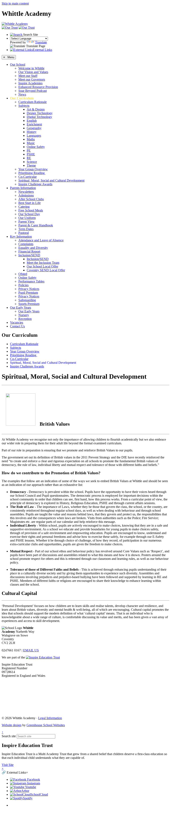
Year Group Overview (33, 169)
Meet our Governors (31, 79)
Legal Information (50, 718)
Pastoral (23, 233)
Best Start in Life (29, 203)
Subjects (23, 105)
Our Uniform (27, 218)
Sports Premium (28, 304)
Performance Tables (31, 281)
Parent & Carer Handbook (35, 225)
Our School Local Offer (42, 266)
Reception (25, 319)
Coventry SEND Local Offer (46, 270)
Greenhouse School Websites (45, 725)
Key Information (21, 236)
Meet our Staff (27, 75)
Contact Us (17, 326)
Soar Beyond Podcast (32, 90)
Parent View (26, 221)
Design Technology (40, 113)
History (31, 132)
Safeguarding (27, 300)
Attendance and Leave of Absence (41, 240)
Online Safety (36, 147)
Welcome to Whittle (31, 68)
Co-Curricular (27, 176)
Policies (23, 285)
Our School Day (29, 214)
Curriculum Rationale (32, 102)
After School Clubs (31, 199)
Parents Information (23, 188)
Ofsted (22, 274)
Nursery (23, 315)
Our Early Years (20, 307)
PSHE (31, 154)
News (22, 94)
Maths (31, 139)
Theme (31, 165)
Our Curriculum (22, 98)
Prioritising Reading (31, 173)
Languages (34, 135)
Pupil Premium (28, 292)
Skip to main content (15, 3)
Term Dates (26, 229)
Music (31, 143)
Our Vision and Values (33, 72)
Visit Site (8, 765)
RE (29, 158)
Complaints (25, 244)
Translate (41, 42)
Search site (9, 736)
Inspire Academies (30, 83)
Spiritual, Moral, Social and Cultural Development (51, 180)
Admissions (26, 195)
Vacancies (16, 322)
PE (29, 150)
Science (32, 161)
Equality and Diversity (33, 247)
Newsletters (26, 191)
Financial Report (29, 251)
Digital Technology (39, 117)
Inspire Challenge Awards (35, 184)
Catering (24, 206)
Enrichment (34, 124)
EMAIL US (31, 650)
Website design (11, 725)
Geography (34, 128)
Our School (17, 64)
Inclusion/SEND (29, 255)
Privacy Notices (28, 289)
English (32, 120)
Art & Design (36, 109)
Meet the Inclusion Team (43, 262)
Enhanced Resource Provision (38, 87)
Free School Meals (30, 210)
